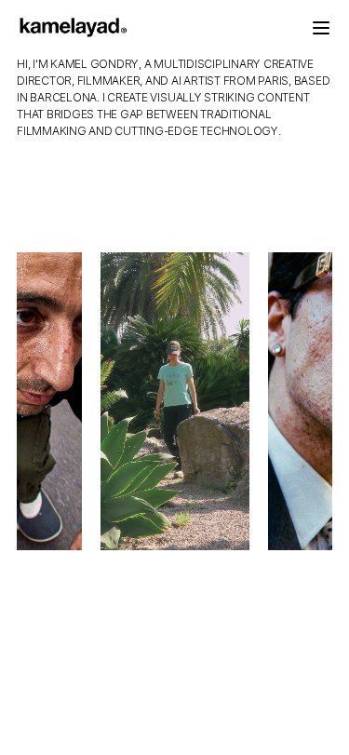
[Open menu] (321, 28)
